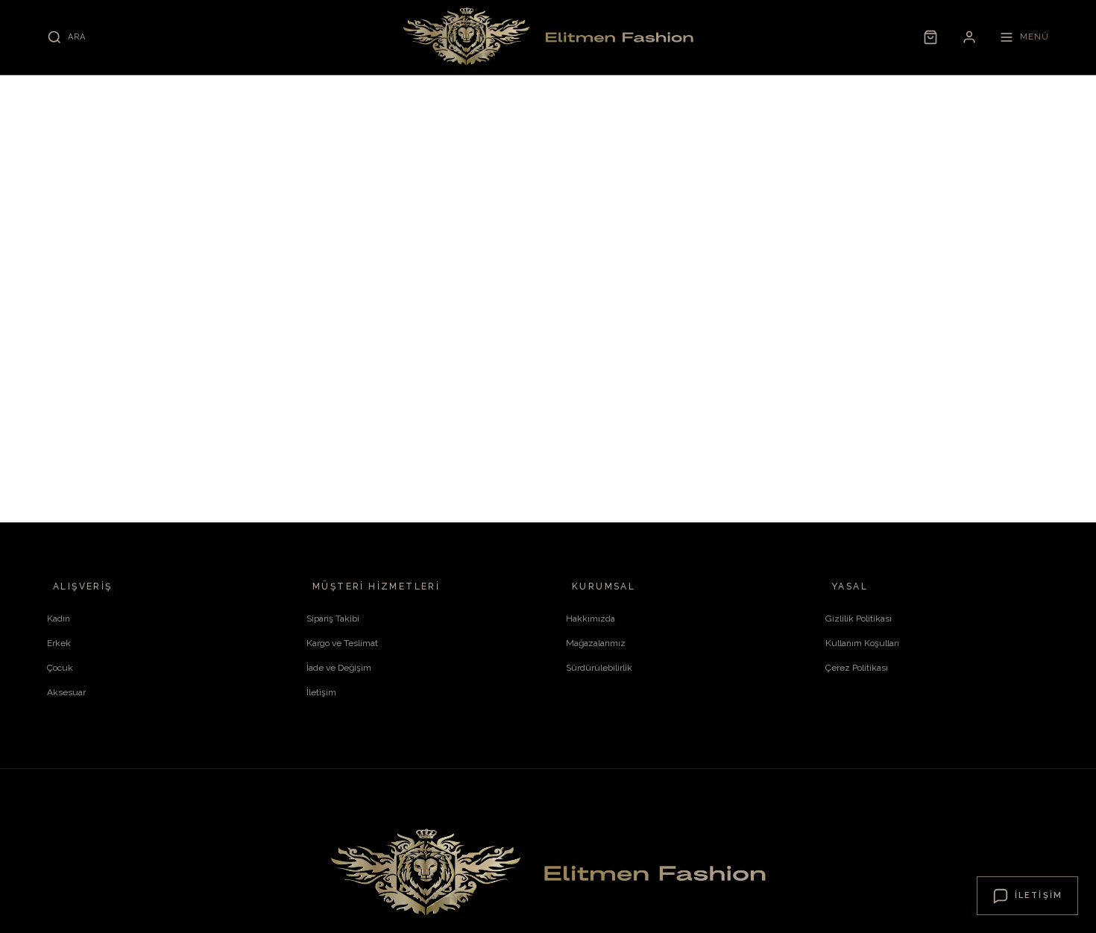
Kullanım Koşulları (862, 643)
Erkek (59, 643)
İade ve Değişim (338, 667)
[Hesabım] (969, 37)
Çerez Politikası (856, 667)
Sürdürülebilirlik (599, 667)
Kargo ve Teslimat (342, 643)
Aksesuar (66, 692)
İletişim (321, 692)
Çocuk (60, 667)
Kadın (58, 618)
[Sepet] (930, 37)
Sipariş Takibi (332, 618)
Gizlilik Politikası (858, 618)
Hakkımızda (590, 618)
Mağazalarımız (596, 643)
